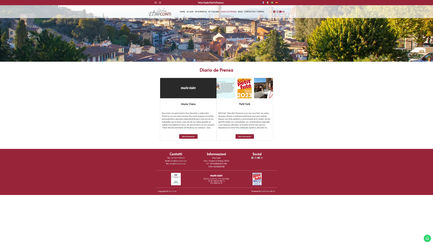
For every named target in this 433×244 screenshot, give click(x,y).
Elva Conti (172, 191)
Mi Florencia (201, 12)
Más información (188, 136)
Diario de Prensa (229, 12)
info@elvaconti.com (178, 161)
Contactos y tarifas (254, 12)
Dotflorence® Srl (268, 191)
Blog (240, 12)
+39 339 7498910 (177, 158)
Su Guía (190, 12)
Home (182, 12)
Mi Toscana (213, 12)
